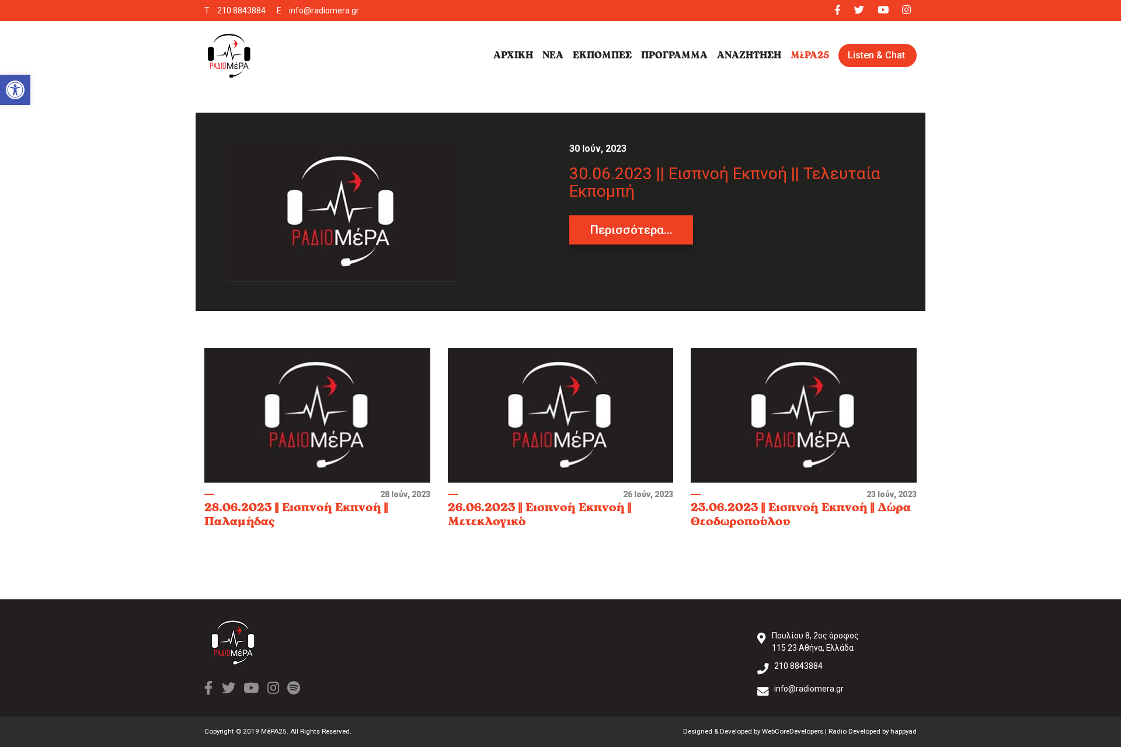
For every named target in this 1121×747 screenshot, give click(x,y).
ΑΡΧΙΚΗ (513, 55)
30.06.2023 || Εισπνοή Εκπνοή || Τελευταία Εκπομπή (724, 182)
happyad (903, 731)
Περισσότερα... (631, 230)
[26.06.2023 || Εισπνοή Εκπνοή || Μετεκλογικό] (561, 418)
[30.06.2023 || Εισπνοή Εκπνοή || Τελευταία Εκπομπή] (388, 212)
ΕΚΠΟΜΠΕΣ (602, 55)
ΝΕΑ (552, 55)
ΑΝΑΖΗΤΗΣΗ (749, 55)
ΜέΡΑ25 (810, 55)
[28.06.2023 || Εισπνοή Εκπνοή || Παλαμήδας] (317, 418)
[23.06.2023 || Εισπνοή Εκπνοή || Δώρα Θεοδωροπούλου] (804, 418)
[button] (15, 90)
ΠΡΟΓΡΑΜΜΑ (674, 55)
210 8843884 (241, 10)
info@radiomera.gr (324, 10)
